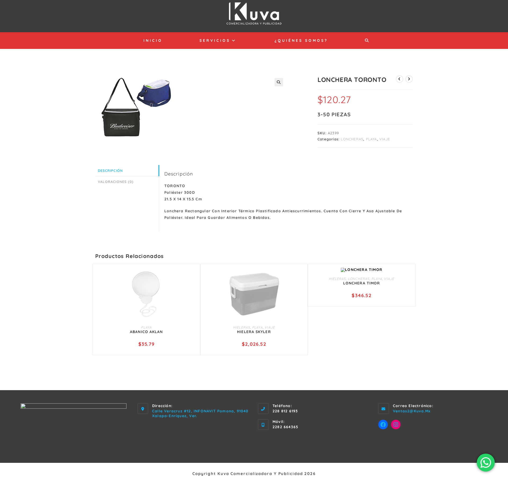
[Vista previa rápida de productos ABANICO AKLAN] (193, 277)
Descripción (110, 170)
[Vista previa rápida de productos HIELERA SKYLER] (301, 277)
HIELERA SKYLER (254, 331)
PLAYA (371, 139)
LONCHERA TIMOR (361, 283)
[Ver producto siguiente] (409, 79)
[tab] (127, 170)
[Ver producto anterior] (399, 79)
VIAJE (384, 139)
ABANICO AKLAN (146, 331)
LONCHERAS (352, 139)
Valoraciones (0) (116, 181)
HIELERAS (241, 327)
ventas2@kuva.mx (411, 411)
